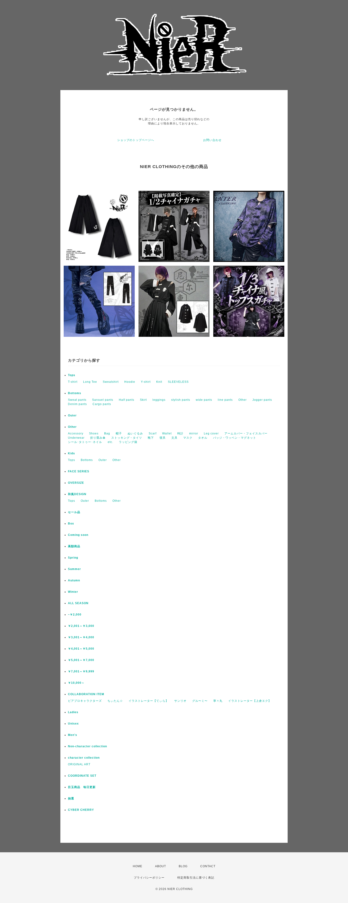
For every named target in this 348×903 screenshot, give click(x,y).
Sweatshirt (111, 381)
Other (242, 399)
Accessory (75, 433)
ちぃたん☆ (115, 700)
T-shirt (72, 381)
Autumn (74, 580)
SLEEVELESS (178, 381)
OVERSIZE (76, 482)
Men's (72, 735)
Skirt (143, 399)
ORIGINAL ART (79, 764)
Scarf (152, 433)
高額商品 (74, 546)
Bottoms (74, 393)
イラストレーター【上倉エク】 (249, 700)
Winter (73, 591)
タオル (202, 437)
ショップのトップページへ (135, 140)
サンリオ (180, 700)
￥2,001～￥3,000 (81, 626)
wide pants (204, 399)
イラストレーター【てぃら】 (149, 700)
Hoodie (129, 381)
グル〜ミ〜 (200, 700)
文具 (174, 437)
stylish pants (180, 399)
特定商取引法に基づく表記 (195, 877)
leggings (158, 399)
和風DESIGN (77, 494)
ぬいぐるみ (135, 433)
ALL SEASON (78, 603)
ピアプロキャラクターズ (85, 700)
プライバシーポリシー (149, 877)
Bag (107, 433)
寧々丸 (218, 700)
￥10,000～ (76, 682)
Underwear (76, 437)
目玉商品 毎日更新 (82, 787)
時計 (180, 433)
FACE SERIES (78, 471)
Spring (73, 557)
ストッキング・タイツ (126, 437)
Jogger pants (262, 399)
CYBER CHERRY (81, 810)
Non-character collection (87, 746)
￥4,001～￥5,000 (81, 648)
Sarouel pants (102, 399)
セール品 (74, 512)
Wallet (167, 433)
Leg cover (211, 433)
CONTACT (207, 866)
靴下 (151, 437)
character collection (84, 757)
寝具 (163, 437)
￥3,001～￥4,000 (81, 637)
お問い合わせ (212, 140)
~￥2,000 (74, 614)
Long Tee (90, 381)
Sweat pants (77, 399)
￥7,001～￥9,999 (81, 671)
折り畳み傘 (98, 437)
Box (71, 523)
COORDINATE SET (82, 775)
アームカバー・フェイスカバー (246, 433)
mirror (193, 433)
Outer (72, 415)
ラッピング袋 (128, 442)
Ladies (73, 712)
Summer (74, 569)
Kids (71, 453)
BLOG (183, 866)
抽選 (71, 798)
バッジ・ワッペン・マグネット (234, 437)
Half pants (126, 399)
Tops (71, 375)
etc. (110, 442)
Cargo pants (102, 404)
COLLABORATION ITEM (86, 694)
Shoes (93, 433)
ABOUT (160, 866)
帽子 (119, 433)
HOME (137, 866)
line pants (225, 399)
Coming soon (78, 535)
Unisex (73, 723)
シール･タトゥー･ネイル (85, 442)
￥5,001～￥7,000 (81, 660)
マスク (187, 437)
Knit (159, 381)
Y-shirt (146, 381)
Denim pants (77, 404)
